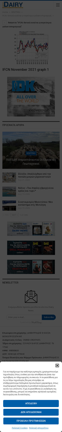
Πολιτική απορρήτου (38, 428)
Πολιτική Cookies (20, 428)
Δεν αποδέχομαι (31, 412)
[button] (57, 365)
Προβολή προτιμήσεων (31, 420)
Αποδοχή (31, 403)
